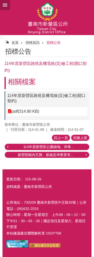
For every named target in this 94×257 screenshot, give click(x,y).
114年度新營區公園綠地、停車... (48, 147)
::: (2, 37)
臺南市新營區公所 (47, 17)
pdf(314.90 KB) (25, 111)
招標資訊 (33, 43)
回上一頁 (61, 138)
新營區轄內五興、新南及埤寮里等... (45, 155)
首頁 (15, 43)
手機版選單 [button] (5, 5)
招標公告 (54, 43)
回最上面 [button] (80, 138)
